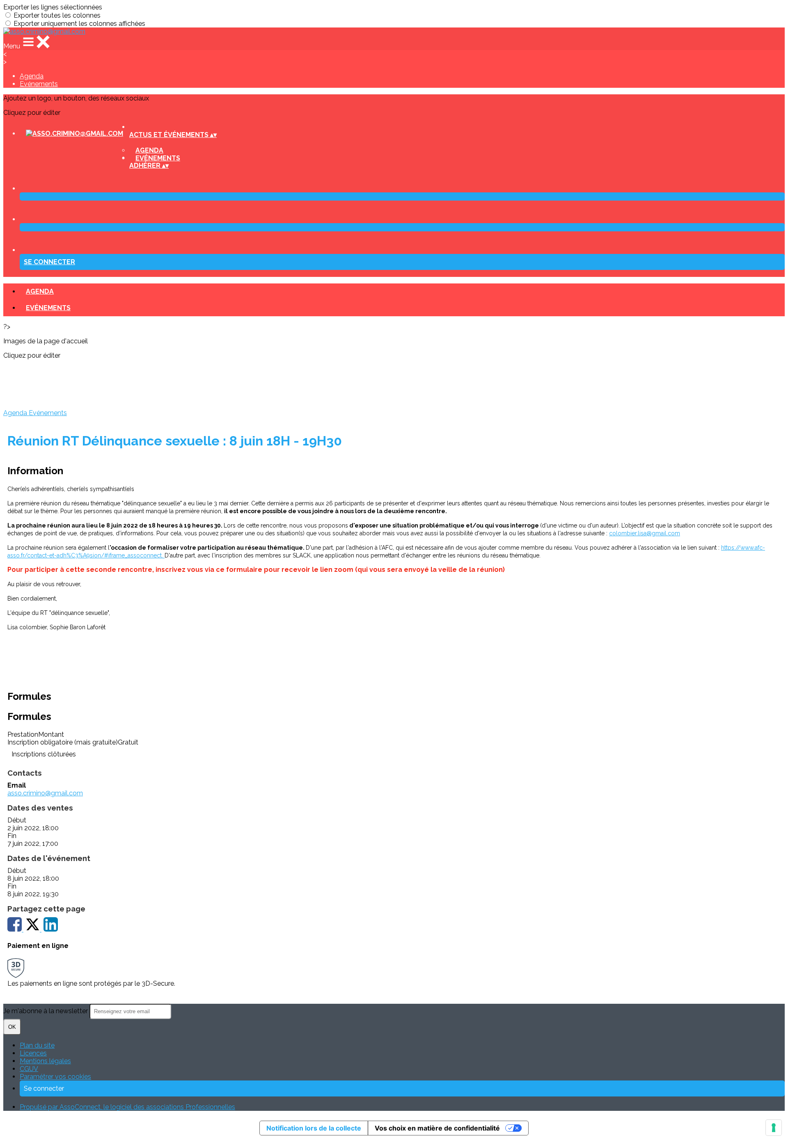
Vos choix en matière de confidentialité (437, 1128)
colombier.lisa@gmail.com (644, 533)
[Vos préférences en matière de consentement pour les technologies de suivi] (773, 1127)
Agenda (32, 76)
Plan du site (37, 1045)
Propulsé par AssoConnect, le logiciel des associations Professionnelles (127, 1107)
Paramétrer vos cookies (55, 1076)
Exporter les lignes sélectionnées (52, 7)
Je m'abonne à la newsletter (46, 1011)
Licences (33, 1053)
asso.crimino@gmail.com (45, 793)
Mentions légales (45, 1061)
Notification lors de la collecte (313, 1128)
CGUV (29, 1069)
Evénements (39, 84)
